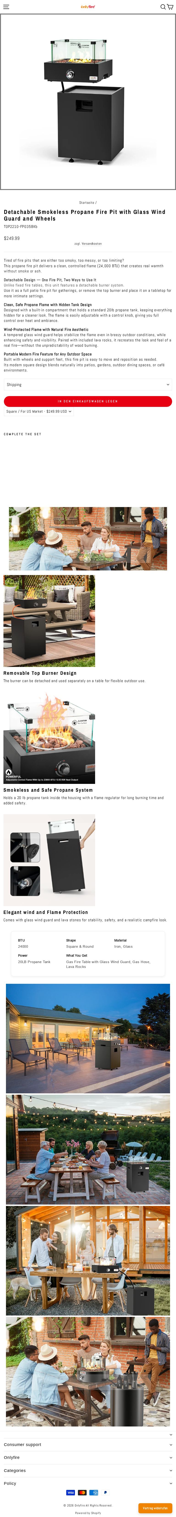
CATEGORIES (15, 1470)
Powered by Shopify (88, 1513)
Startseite (86, 202)
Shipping (14, 384)
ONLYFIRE (12, 1457)
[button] (47, 465)
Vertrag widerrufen (155, 1508)
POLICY (10, 1483)
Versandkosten (92, 243)
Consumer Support (22, 1444)
